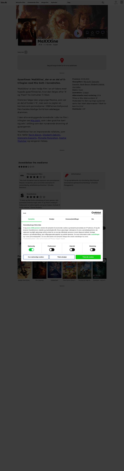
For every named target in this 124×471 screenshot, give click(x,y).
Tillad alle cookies (88, 257)
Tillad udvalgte (62, 257)
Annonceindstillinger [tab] (72, 219)
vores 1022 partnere (33, 228)
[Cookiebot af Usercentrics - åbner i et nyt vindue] (93, 213)
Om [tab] (93, 219)
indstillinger (95, 234)
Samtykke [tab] (31, 219)
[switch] (51, 249)
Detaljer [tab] (51, 219)
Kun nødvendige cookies (36, 257)
